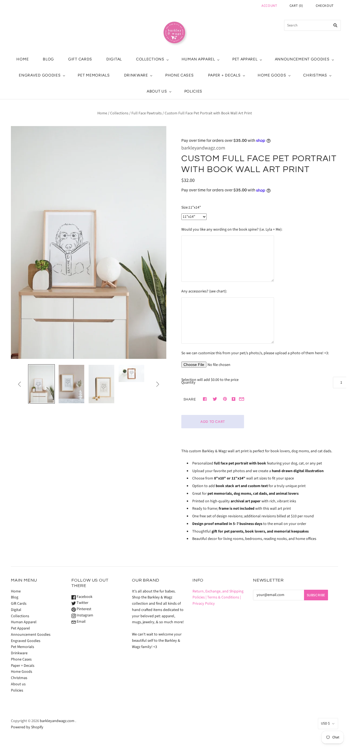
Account (269, 5)
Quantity (188, 382)
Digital (114, 59)
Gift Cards (80, 59)
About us (157, 91)
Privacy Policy (203, 603)
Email (81, 621)
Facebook (84, 597)
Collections (150, 59)
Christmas (315, 75)
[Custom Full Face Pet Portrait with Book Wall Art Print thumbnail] (41, 383)
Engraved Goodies (40, 75)
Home (22, 59)
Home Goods (272, 75)
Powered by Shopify (27, 727)
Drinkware (136, 75)
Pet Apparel (245, 59)
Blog (48, 59)
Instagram (84, 615)
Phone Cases (179, 75)
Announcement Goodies (302, 59)
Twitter (82, 603)
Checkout (325, 5)
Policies (193, 91)
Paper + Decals (224, 75)
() (296, 5)
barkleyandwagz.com (203, 148)
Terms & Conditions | (224, 597)
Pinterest (83, 609)
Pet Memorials (94, 75)
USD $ (325, 723)
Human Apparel (198, 59)
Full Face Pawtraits (146, 113)
